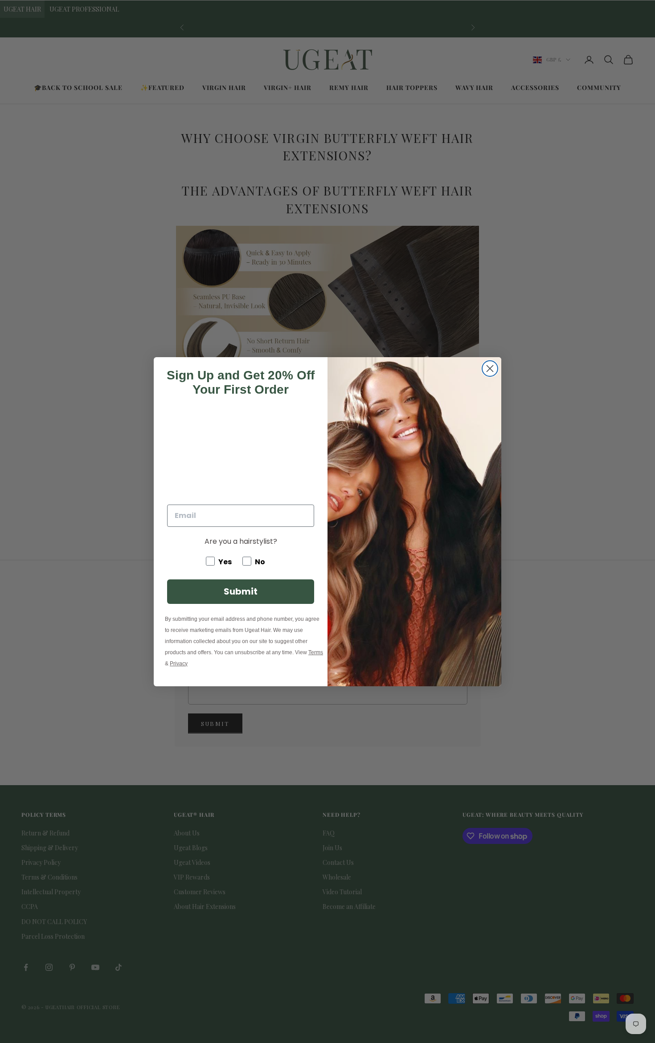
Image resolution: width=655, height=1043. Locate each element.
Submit (241, 591)
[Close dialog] (490, 368)
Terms (315, 652)
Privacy (179, 663)
